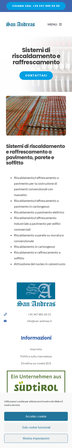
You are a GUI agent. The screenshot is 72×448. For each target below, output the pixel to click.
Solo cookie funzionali (36, 427)
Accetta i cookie (36, 416)
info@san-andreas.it (39, 321)
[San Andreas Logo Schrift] (20, 23)
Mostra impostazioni (36, 438)
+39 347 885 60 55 (39, 314)
